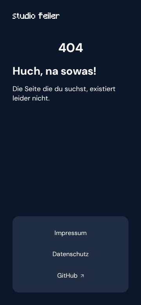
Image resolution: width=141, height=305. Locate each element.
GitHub (70, 275)
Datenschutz (70, 254)
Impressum (70, 233)
